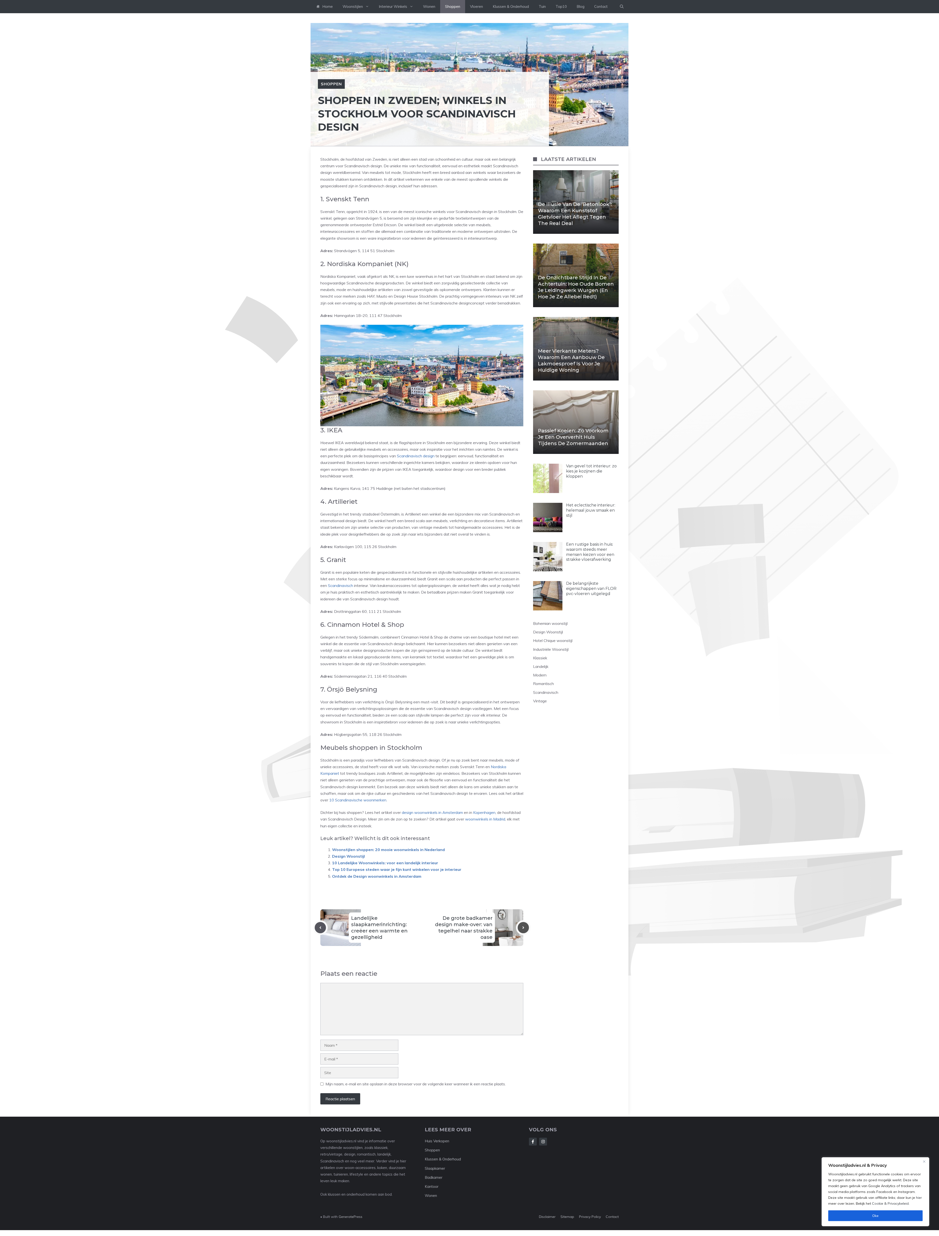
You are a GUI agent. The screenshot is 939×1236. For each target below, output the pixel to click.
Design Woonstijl (348, 856)
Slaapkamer (435, 1168)
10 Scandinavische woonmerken (357, 800)
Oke (875, 1216)
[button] (621, 6)
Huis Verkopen (437, 1141)
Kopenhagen (484, 812)
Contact (601, 6)
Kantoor (431, 1186)
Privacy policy (590, 1216)
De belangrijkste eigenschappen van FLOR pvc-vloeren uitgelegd (591, 588)
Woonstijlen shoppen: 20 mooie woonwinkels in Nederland (388, 849)
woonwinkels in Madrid (485, 819)
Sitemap (567, 1216)
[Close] (924, 1161)
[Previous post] (320, 927)
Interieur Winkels (393, 6)
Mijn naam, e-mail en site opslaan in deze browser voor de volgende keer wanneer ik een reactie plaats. (415, 1083)
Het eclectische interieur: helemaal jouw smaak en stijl (590, 510)
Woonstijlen (353, 6)
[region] (875, 1191)
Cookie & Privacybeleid (890, 1203)
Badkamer (433, 1177)
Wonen (429, 6)
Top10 (561, 6)
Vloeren (476, 6)
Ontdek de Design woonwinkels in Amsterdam (376, 876)
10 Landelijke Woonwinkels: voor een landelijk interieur (385, 862)
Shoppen (452, 6)
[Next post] (523, 927)
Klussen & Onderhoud (511, 6)
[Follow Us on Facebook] (533, 1142)
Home (327, 6)
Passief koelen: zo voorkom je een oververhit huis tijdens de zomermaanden (573, 437)
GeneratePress (350, 1216)
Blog (580, 6)
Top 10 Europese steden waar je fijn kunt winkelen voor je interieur (396, 869)
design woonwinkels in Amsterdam (432, 812)
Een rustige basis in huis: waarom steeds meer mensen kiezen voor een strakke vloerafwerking (590, 552)
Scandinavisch (340, 585)
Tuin (542, 6)
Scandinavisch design (416, 455)
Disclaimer (547, 1216)
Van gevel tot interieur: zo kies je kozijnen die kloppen (591, 471)
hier (919, 1197)
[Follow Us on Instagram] (543, 1142)
